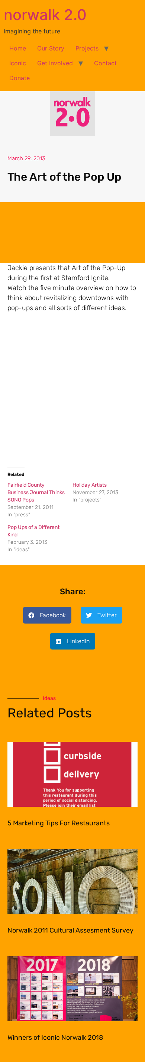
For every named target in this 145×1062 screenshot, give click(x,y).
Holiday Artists (89, 485)
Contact (105, 63)
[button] (47, 615)
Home (17, 48)
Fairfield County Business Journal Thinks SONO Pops (36, 492)
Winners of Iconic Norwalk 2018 (55, 1037)
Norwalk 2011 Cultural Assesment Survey (70, 930)
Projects (87, 48)
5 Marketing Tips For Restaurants (58, 823)
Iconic (17, 63)
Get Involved (55, 63)
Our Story (50, 48)
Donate (19, 78)
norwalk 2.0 (45, 15)
